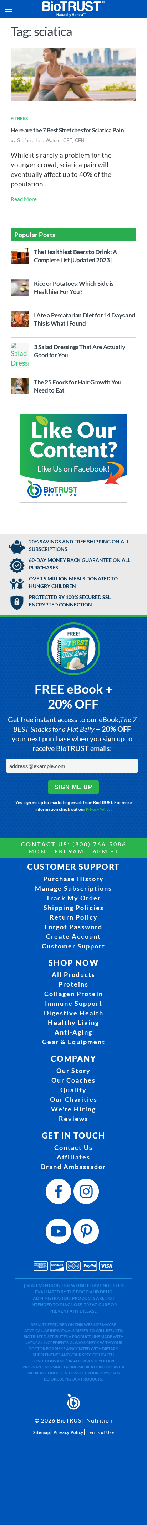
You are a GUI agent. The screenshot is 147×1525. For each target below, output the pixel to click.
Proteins (73, 984)
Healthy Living (73, 1022)
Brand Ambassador (73, 1167)
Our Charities (73, 1099)
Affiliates (73, 1157)
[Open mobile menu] (8, 9)
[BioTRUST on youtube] (60, 1233)
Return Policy (74, 917)
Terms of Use (100, 1432)
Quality (73, 1090)
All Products (73, 974)
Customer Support (73, 946)
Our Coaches (73, 1080)
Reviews (73, 1118)
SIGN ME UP (74, 787)
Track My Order (73, 898)
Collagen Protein (73, 994)
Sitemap (41, 1432)
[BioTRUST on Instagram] (87, 1193)
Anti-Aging (73, 1032)
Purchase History (73, 879)
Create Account (73, 936)
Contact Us (73, 1147)
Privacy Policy (98, 809)
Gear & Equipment (73, 1042)
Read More (24, 199)
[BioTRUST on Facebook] (60, 1193)
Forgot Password (73, 927)
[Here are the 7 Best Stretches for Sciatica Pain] (73, 73)
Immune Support (73, 1003)
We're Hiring (73, 1109)
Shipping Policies (74, 907)
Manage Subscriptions (73, 888)
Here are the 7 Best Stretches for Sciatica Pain (67, 130)
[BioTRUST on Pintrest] (87, 1233)
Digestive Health (73, 1013)
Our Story (73, 1070)
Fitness (19, 118)
